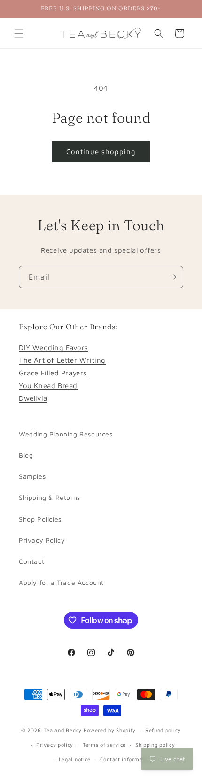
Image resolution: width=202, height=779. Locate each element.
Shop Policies (40, 519)
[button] (18, 33)
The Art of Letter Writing (62, 360)
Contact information (126, 759)
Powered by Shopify (110, 730)
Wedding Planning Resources (66, 434)
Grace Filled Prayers (53, 373)
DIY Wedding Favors (53, 347)
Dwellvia (33, 398)
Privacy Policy (42, 540)
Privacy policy (54, 744)
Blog (26, 455)
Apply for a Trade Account (61, 582)
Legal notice (75, 759)
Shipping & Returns (49, 497)
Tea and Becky (63, 730)
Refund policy (163, 730)
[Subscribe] (172, 277)
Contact (31, 561)
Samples (32, 476)
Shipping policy (155, 744)
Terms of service (104, 744)
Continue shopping (101, 152)
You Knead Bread (48, 386)
